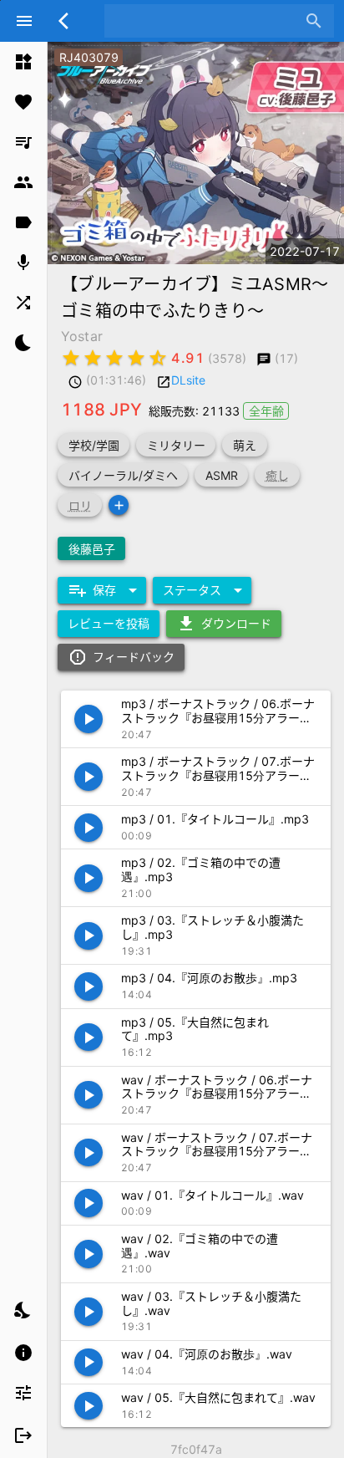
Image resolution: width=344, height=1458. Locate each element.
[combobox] (206, 21)
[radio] (71, 358)
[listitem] (23, 62)
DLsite (188, 380)
